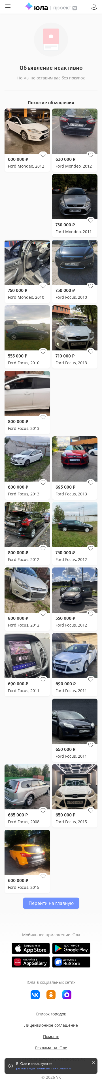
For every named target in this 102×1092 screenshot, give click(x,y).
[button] (43, 154)
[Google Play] (71, 948)
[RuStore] (71, 962)
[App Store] (31, 948)
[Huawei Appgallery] (31, 962)
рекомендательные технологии (43, 1068)
